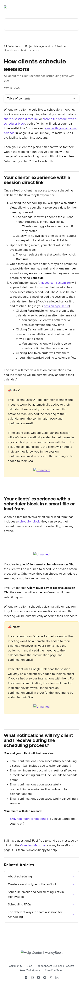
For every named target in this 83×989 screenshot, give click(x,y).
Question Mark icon (33, 845)
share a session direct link (21, 119)
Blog (29, 966)
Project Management (37, 46)
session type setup (56, 306)
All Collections (12, 46)
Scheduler (60, 46)
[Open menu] (75, 7)
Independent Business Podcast (55, 966)
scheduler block (29, 521)
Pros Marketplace (30, 970)
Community (15, 966)
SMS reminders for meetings (29, 818)
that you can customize (54, 282)
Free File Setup (54, 970)
